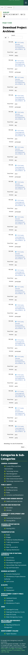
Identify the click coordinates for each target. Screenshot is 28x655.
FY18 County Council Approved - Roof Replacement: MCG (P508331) (20, 377)
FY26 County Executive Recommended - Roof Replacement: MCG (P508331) (20, 116)
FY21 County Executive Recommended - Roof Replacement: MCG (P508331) (20, 290)
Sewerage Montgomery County (15, 612)
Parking (8, 545)
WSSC (3, 607)
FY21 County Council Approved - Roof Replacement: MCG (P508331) (20, 272)
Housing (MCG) (10, 520)
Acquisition (9, 588)
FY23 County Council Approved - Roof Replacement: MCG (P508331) (20, 203)
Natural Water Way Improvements (16, 565)
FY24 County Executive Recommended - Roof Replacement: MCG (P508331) (20, 185)
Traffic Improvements (12, 542)
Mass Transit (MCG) (12, 547)
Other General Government (14, 479)
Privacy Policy (4, 648)
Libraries (9, 510)
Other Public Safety (12, 487)
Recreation (9, 508)
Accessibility (19, 648)
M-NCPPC (4, 585)
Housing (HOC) (10, 528)
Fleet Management (11, 474)
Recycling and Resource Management (10, 621)
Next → (23, 447)
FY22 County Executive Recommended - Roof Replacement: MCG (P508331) (20, 255)
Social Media (17, 650)
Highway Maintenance (12, 550)
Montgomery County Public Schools (12, 594)
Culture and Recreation (10, 505)
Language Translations (6, 650)
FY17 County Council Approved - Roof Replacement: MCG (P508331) (20, 394)
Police (8, 492)
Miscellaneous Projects (13, 603)
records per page (6, 37)
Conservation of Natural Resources (11, 554)
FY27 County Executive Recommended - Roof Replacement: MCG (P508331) (20, 46)
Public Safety (6, 485)
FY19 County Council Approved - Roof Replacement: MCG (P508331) (20, 342)
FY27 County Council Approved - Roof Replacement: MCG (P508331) (20, 63)
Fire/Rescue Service (12, 490)
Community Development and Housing (12, 514)
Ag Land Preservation (12, 567)
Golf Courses (10, 581)
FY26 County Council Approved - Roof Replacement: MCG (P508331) (20, 98)
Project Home (7, 23)
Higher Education (11, 634)
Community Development (13, 518)
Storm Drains (10, 558)
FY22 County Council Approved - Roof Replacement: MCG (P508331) (20, 238)
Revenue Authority (8, 571)
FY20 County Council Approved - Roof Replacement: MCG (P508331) (20, 307)
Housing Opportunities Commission (10, 525)
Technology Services (12, 471)
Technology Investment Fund (14, 481)
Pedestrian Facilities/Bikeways (15, 540)
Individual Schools (11, 598)
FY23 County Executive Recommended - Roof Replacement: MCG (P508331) (20, 220)
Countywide (9, 601)
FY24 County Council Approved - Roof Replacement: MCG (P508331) (20, 168)
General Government (9, 463)
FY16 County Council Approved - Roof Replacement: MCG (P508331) (20, 429)
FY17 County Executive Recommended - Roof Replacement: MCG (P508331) (20, 411)
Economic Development (13, 476)
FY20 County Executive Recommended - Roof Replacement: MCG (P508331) (20, 325)
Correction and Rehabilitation (14, 495)
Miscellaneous (10, 560)
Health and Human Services (12, 498)
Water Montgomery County (14, 617)
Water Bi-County (11, 614)
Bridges (8, 537)
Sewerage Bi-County (12, 609)
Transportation (7, 532)
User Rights (12, 648)
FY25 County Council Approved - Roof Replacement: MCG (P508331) (20, 133)
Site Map (7, 652)
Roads (8, 535)
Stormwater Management (13, 563)
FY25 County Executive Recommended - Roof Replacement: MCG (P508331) (20, 150)
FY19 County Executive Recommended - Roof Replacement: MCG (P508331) (20, 360)
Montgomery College (9, 631)
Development (10, 590)
